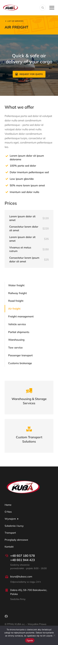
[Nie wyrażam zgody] (54, 635)
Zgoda (30, 640)
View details (29, 403)
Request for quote (31, 74)
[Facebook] (6, 616)
